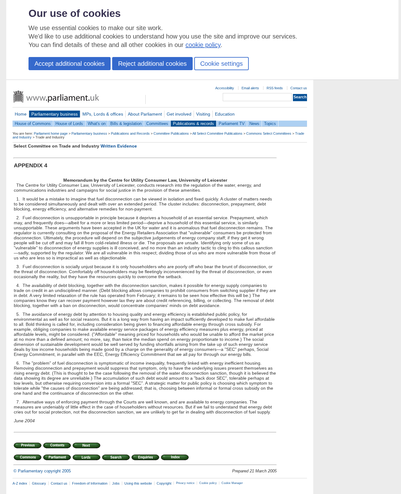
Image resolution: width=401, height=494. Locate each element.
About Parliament (145, 114)
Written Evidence (119, 145)
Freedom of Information (89, 483)
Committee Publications (171, 133)
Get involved (179, 114)
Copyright (164, 483)
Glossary (39, 483)
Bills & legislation (126, 123)
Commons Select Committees (268, 133)
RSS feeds (275, 88)
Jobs (116, 483)
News (254, 123)
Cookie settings (221, 63)
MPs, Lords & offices (102, 114)
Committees (157, 123)
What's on (97, 123)
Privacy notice (185, 483)
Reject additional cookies (152, 63)
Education (225, 114)
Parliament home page (51, 133)
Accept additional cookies (69, 63)
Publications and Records (130, 133)
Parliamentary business (54, 114)
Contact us (298, 88)
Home (21, 114)
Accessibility (224, 88)
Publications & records (193, 123)
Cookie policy (208, 483)
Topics (270, 123)
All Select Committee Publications (217, 133)
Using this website (138, 483)
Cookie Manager (232, 483)
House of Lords (69, 123)
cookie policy (203, 44)
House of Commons (33, 123)
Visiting (203, 114)
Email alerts (250, 88)
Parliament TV (232, 123)
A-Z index (20, 483)
